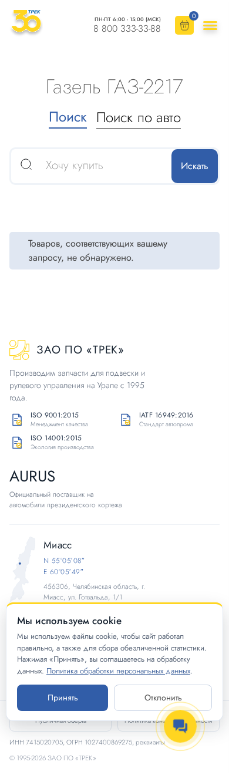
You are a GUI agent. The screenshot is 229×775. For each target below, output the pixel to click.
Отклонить (163, 697)
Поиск (68, 116)
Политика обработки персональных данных (118, 670)
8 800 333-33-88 (127, 29)
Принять (63, 697)
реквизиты (150, 742)
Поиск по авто (138, 117)
